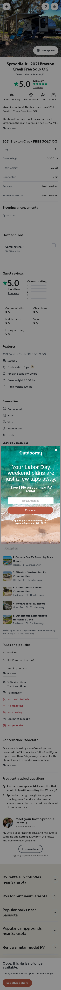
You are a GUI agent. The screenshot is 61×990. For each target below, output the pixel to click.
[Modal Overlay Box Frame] (30, 495)
